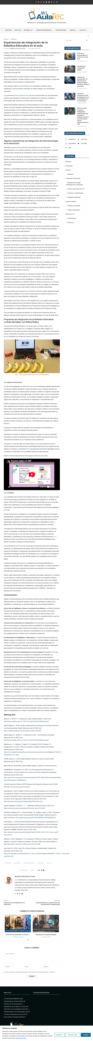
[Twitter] (38, 2)
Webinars (71, 174)
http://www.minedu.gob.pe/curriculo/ (18, 787)
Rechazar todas (72, 1035)
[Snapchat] (51, 2)
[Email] (49, 2)
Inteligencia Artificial (74, 197)
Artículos (18, 30)
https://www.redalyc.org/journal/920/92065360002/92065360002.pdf (33, 817)
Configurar (58, 1035)
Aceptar (85, 1035)
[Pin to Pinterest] (41, 870)
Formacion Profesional (73, 178)
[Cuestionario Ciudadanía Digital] (46, 923)
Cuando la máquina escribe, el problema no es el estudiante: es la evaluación (83, 97)
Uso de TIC (49, 863)
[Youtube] (46, 2)
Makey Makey (44, 326)
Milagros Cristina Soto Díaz (18, 48)
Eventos (72, 30)
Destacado (14, 39)
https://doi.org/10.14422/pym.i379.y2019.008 (25, 844)
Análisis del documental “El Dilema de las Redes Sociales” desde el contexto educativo (83, 82)
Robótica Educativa (28, 863)
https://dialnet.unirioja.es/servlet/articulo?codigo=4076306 (22, 731)
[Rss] (54, 2)
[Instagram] (41, 2)
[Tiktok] (56, 2)
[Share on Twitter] (39, 870)
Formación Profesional (44, 30)
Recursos (71, 222)
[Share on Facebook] (37, 870)
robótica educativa (22, 147)
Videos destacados (74, 210)
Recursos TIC (28, 30)
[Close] (91, 1027)
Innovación (17, 863)
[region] (46, 1033)
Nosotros (8, 30)
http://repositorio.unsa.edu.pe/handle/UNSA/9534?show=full (23, 801)
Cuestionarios (72, 218)
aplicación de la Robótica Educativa (31, 291)
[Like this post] (34, 870)
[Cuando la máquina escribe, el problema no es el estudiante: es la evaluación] (69, 96)
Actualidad (8, 863)
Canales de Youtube (74, 206)
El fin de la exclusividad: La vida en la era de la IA (82, 56)
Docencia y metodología (75, 193)
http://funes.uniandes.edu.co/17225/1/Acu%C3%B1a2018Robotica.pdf (26, 721)
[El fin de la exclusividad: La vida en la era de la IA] (18, 923)
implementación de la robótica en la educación (20, 95)
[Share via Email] (43, 870)
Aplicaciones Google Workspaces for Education (74, 183)
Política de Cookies (20, 1038)
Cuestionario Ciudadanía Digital (45, 934)
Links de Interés (60, 30)
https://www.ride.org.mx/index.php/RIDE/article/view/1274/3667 (24, 808)
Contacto (82, 30)
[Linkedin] (43, 2)
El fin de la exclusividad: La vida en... (18, 934)
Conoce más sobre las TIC (76, 189)
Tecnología (40, 863)
